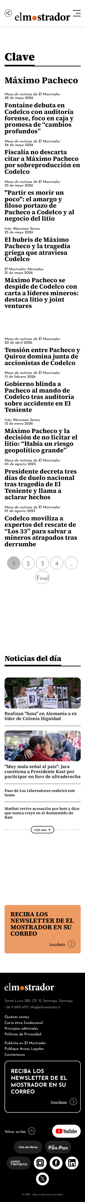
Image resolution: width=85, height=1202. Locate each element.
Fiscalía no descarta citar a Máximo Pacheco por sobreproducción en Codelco (42, 162)
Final (42, 577)
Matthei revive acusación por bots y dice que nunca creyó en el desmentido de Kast (42, 813)
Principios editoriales (21, 1028)
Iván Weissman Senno (22, 228)
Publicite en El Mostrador (25, 1042)
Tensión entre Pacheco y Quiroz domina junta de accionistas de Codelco (42, 356)
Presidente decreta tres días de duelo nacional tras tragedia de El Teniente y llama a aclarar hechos (41, 484)
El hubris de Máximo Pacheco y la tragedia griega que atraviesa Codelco (37, 249)
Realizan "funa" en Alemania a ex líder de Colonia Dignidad (41, 716)
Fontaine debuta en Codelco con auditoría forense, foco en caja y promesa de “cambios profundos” (39, 118)
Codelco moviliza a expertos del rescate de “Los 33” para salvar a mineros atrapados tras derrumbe (41, 531)
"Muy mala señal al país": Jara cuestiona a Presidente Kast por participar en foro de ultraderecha (42, 771)
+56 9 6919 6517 (17, 1006)
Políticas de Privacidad (23, 1033)
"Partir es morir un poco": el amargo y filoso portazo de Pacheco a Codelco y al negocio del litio (39, 205)
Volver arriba (15, 1131)
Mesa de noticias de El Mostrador (32, 93)
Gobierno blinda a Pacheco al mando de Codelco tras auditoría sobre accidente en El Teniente (39, 396)
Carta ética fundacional (24, 1022)
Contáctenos (15, 1054)
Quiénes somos (17, 1016)
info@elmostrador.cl (45, 1006)
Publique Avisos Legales (24, 1048)
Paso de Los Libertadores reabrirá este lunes (40, 793)
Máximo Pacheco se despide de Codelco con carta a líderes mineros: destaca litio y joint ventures (42, 293)
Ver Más (40, 830)
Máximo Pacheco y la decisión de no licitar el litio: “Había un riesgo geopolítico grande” (41, 440)
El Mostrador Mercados (24, 268)
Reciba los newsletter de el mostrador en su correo (42, 924)
